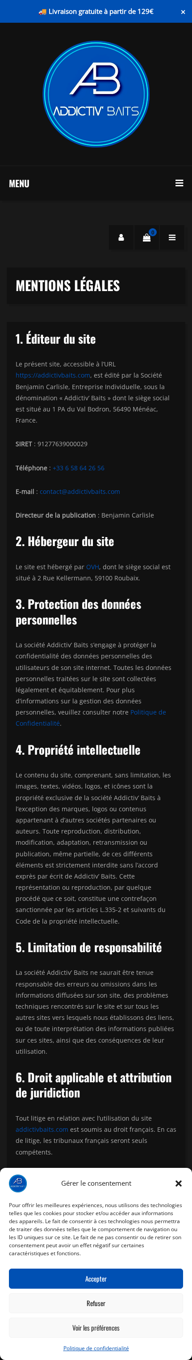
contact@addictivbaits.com (80, 491)
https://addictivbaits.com (53, 375)
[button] (178, 1183)
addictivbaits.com (42, 1129)
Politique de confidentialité (96, 1348)
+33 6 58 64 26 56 (78, 468)
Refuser (96, 1303)
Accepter (96, 1278)
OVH (92, 567)
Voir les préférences (96, 1327)
